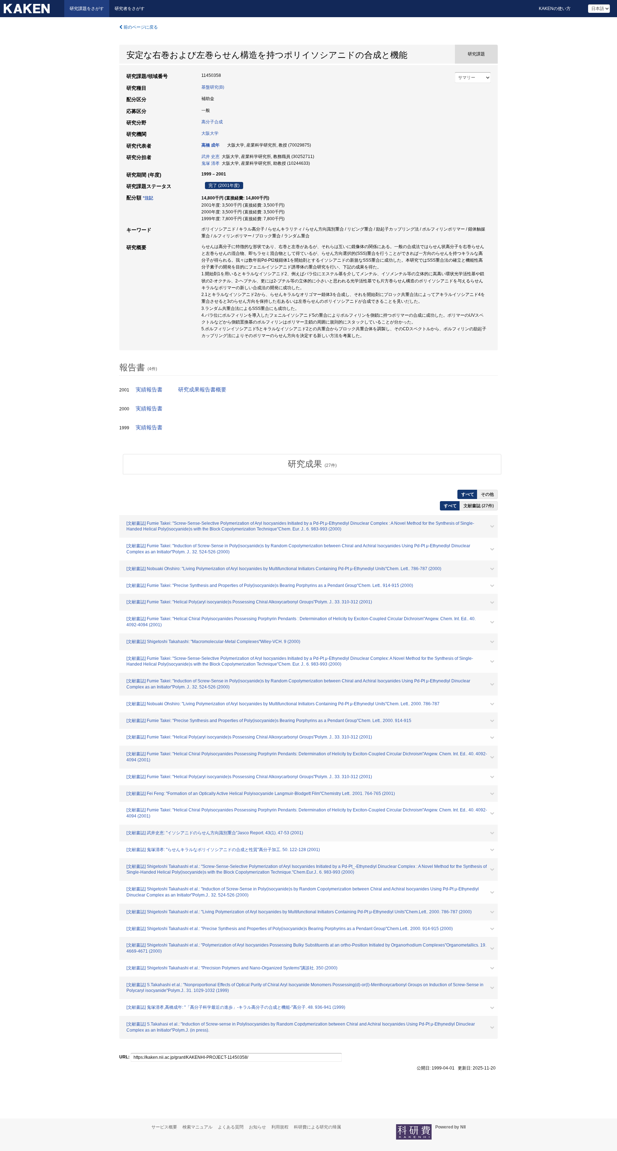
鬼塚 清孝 (210, 163)
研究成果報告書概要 (202, 389)
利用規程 (280, 1127)
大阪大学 (210, 133)
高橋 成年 (210, 145)
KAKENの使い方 (555, 8)
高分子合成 (212, 121)
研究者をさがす (130, 8)
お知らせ (257, 1127)
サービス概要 (164, 1127)
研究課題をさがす (87, 8)
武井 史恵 (210, 156)
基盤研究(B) (212, 87)
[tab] (312, 464)
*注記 (148, 198)
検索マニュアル (197, 1127)
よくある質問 (231, 1127)
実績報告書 (149, 389)
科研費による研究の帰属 (317, 1127)
